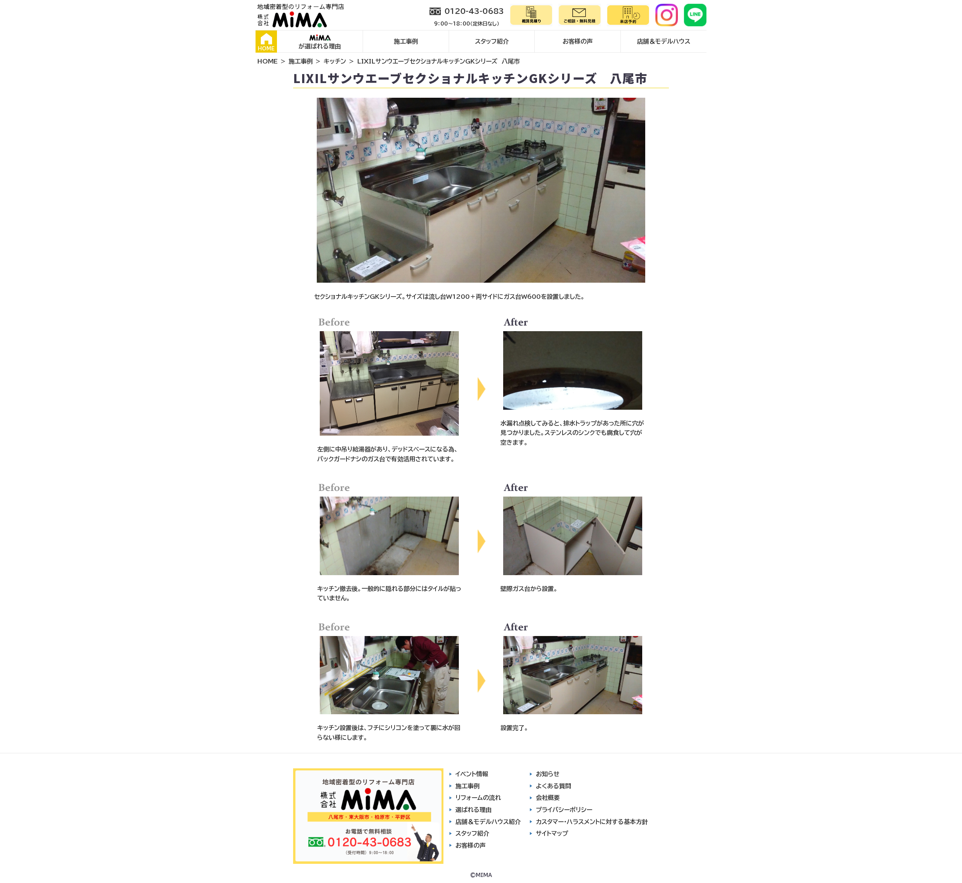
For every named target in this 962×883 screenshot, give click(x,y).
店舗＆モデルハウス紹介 (488, 822)
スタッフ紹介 (492, 41)
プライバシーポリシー (564, 810)
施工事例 (406, 41)
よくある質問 (553, 786)
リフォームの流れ (478, 798)
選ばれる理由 (473, 810)
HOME (266, 48)
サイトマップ (552, 833)
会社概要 (548, 798)
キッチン (335, 61)
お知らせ (548, 774)
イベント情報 (471, 774)
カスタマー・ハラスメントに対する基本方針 (592, 822)
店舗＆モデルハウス (663, 41)
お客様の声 (578, 41)
